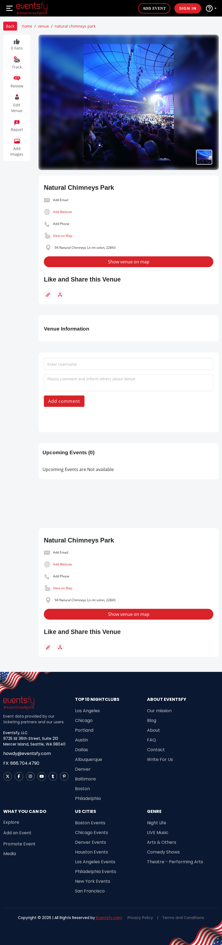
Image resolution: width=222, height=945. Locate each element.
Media (9, 854)
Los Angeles (87, 711)
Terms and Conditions (183, 917)
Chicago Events (91, 832)
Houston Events (91, 852)
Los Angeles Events (95, 862)
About (153, 730)
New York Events (92, 881)
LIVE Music (157, 832)
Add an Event (17, 832)
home (27, 26)
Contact (156, 750)
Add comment (64, 401)
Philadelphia (88, 798)
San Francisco (90, 891)
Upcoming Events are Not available (78, 469)
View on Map (62, 235)
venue (43, 26)
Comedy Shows (163, 852)
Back (10, 26)
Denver (83, 769)
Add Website (62, 212)
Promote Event (19, 844)
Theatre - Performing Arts (175, 862)
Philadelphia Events (95, 871)
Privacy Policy (140, 917)
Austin (81, 740)
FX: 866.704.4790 (21, 763)
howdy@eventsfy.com (27, 753)
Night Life (156, 823)
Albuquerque (88, 759)
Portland (84, 730)
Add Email (60, 200)
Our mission (159, 711)
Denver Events (90, 842)
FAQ (151, 740)
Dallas (81, 750)
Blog (151, 720)
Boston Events (90, 823)
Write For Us (160, 759)
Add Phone (61, 223)
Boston (82, 789)
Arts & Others (161, 842)
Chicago (84, 720)
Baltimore (85, 779)
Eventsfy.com (109, 917)
